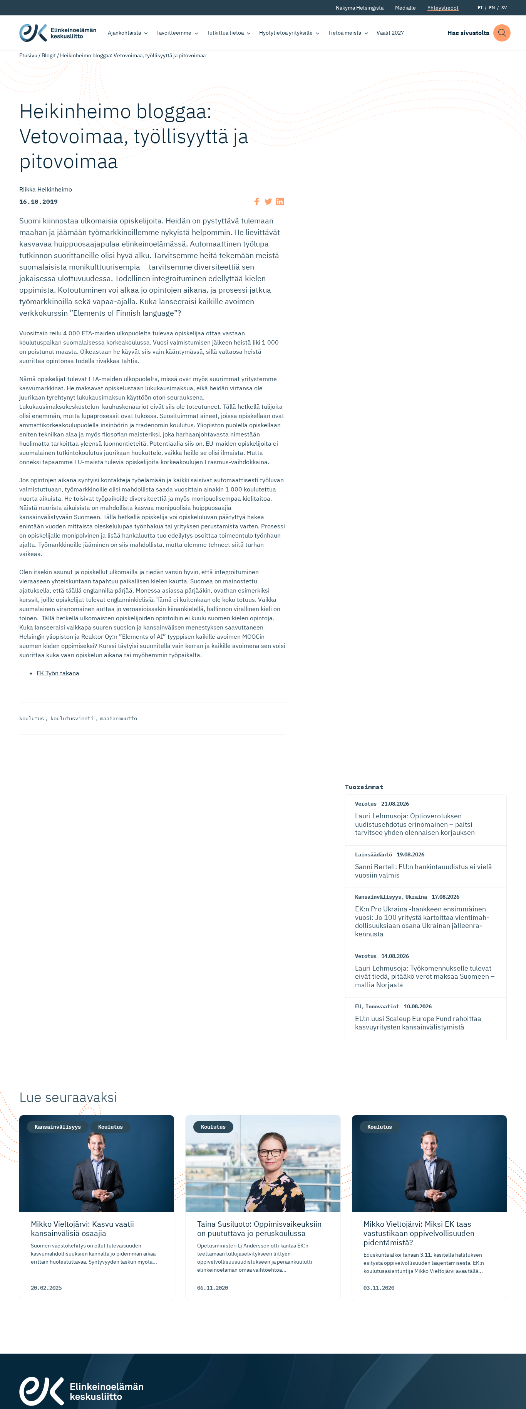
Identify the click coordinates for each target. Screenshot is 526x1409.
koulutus (31, 718)
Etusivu (28, 55)
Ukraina (416, 896)
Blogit (49, 55)
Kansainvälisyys (378, 896)
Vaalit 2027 (390, 32)
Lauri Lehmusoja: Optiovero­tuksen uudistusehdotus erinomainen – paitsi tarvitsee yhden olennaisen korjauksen (415, 824)
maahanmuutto (118, 718)
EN (492, 7)
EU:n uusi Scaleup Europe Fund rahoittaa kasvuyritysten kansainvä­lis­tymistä (418, 1022)
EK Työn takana (58, 673)
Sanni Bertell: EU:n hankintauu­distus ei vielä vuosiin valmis (423, 870)
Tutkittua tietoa (225, 32)
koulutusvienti (72, 718)
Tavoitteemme (173, 32)
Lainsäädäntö (373, 854)
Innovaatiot (382, 1006)
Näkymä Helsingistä (360, 7)
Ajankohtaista (124, 32)
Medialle (405, 7)
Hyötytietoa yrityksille (286, 32)
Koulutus (110, 1126)
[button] (502, 33)
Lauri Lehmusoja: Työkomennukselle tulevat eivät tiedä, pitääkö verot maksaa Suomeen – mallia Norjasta (425, 976)
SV (504, 7)
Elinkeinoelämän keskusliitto (57, 32)
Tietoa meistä (344, 32)
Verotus (366, 803)
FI (480, 7)
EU (358, 1006)
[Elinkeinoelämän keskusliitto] (81, 1390)
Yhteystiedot (443, 7)
